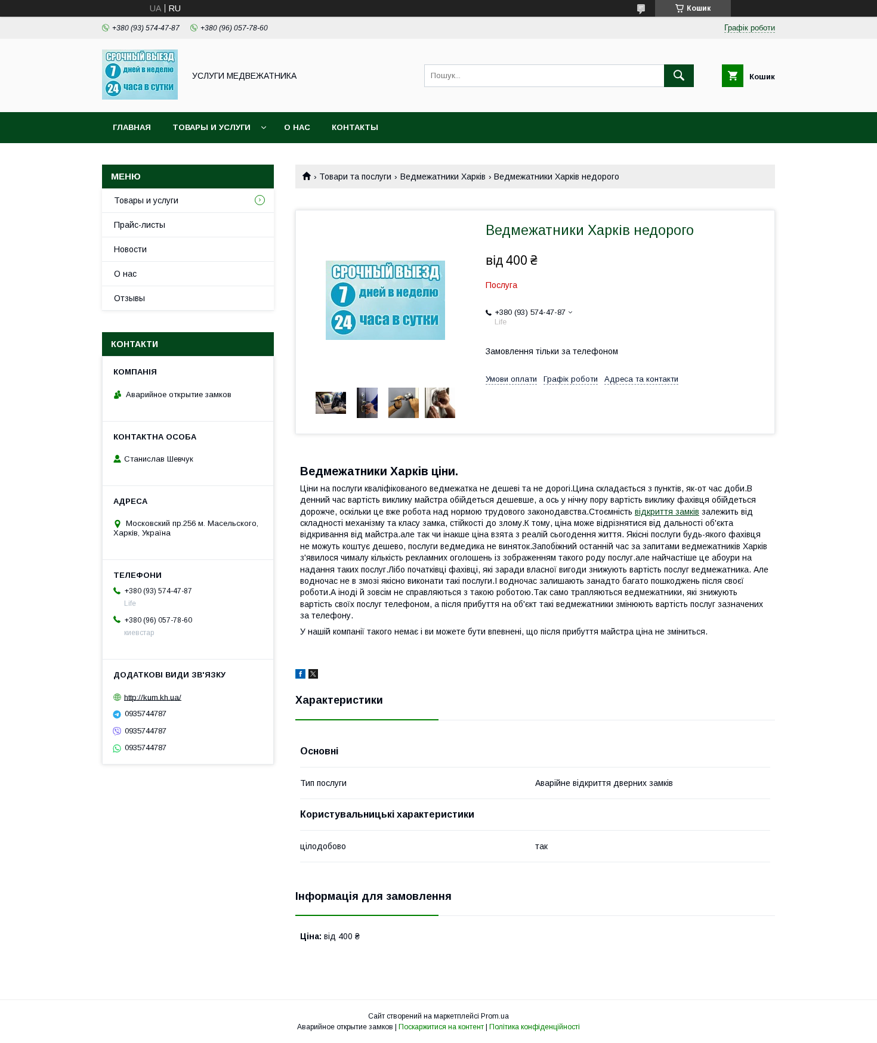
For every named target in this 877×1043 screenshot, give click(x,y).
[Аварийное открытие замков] (140, 96)
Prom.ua (495, 1016)
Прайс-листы (139, 225)
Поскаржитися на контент (441, 1027)
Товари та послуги (355, 176)
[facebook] (300, 675)
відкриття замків (667, 511)
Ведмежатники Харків (443, 176)
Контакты (355, 127)
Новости (130, 249)
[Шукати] (679, 75)
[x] (313, 675)
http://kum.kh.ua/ (152, 696)
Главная (132, 127)
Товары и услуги (211, 127)
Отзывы (129, 298)
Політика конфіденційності (534, 1027)
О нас (297, 127)
